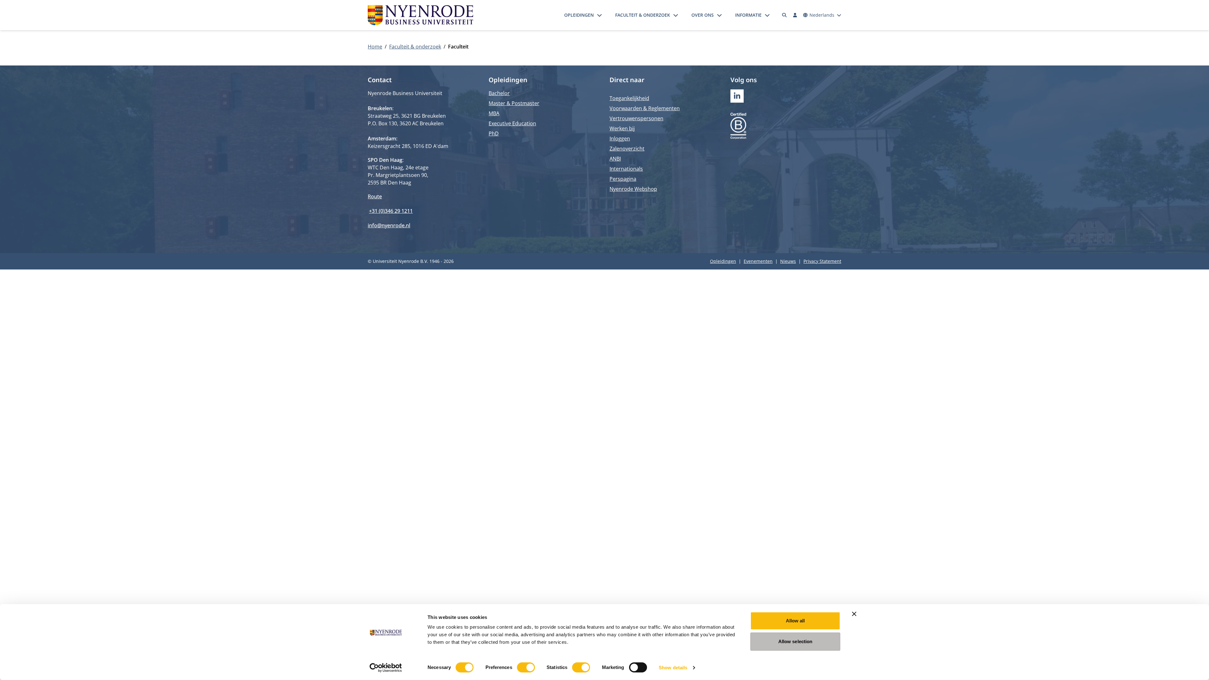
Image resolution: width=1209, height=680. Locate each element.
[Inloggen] (795, 15)
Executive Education (512, 123)
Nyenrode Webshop (633, 188)
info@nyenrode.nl (389, 225)
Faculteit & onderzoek (642, 15)
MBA (494, 113)
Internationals (626, 168)
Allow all (795, 620)
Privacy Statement (822, 261)
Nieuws (788, 261)
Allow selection (795, 641)
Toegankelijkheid (629, 98)
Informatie (748, 15)
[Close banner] (854, 614)
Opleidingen (579, 15)
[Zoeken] (784, 15)
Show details (673, 667)
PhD (494, 133)
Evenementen (758, 261)
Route (375, 196)
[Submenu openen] (599, 15)
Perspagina (623, 178)
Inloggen (620, 138)
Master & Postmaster (514, 103)
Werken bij (622, 128)
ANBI (615, 158)
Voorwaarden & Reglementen (645, 108)
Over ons (702, 15)
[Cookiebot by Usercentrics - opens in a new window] (385, 667)
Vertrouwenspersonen (636, 118)
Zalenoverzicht (627, 148)
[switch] (526, 667)
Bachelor (499, 93)
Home (375, 46)
